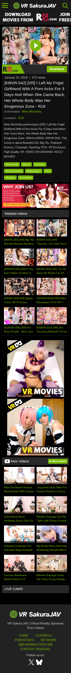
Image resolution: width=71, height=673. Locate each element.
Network (48, 640)
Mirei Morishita (31, 111)
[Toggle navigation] (5, 5)
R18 (21, 118)
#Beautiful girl (12, 164)
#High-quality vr (33, 171)
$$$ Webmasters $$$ (35, 644)
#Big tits (26, 164)
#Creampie (39, 164)
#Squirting (10, 178)
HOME (23, 635)
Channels (43, 635)
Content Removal (35, 649)
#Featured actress (14, 171)
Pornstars (24, 640)
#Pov (47, 171)
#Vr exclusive (25, 178)
